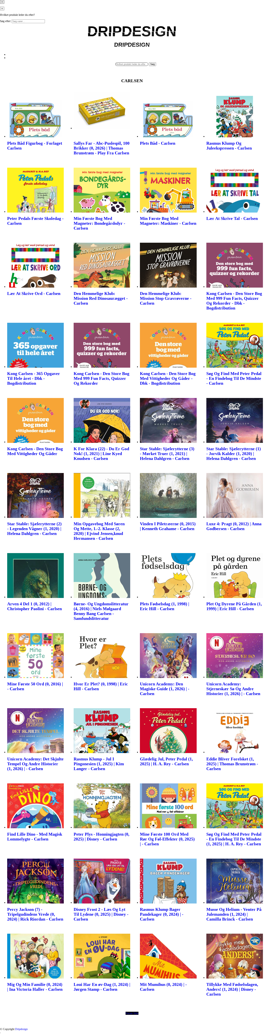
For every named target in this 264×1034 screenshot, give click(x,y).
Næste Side (132, 1013)
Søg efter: (5, 21)
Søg (152, 64)
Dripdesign (21, 1029)
